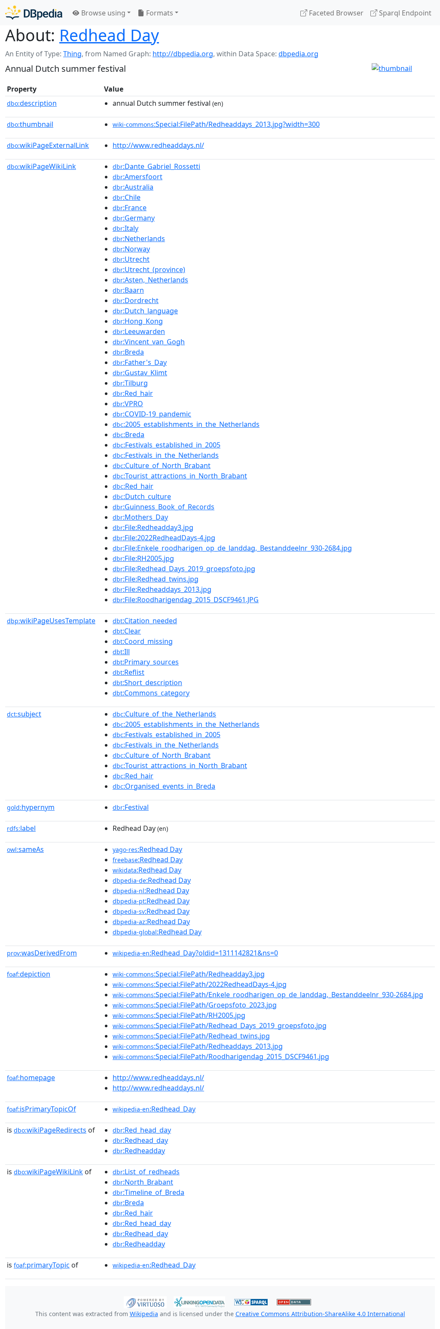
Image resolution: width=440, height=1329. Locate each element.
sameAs (25, 849)
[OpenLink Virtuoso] (145, 1301)
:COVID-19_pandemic (152, 414)
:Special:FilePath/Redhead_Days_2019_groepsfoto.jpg (220, 1025)
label (21, 828)
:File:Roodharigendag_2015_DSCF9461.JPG (186, 599)
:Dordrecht (136, 300)
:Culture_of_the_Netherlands (164, 714)
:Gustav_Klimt (140, 372)
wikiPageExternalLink (48, 145)
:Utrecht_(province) (149, 269)
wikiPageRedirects (50, 1130)
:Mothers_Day (140, 517)
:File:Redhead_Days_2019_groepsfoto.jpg (184, 568)
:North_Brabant (143, 1182)
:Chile (127, 197)
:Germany (134, 218)
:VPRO (128, 403)
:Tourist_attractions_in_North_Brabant (180, 476)
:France (130, 207)
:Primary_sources (146, 662)
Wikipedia (144, 1314)
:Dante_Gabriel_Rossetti (156, 166)
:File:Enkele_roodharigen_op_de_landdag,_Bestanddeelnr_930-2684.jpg (232, 548)
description (32, 103)
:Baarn (128, 290)
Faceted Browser (335, 13)
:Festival (131, 807)
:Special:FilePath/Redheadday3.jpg (189, 974)
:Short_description (147, 682)
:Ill (121, 651)
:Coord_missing (143, 641)
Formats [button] (158, 13)
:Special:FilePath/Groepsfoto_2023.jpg (195, 1005)
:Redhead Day (147, 849)
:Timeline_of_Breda (148, 1192)
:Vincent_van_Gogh (149, 341)
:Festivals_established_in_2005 (166, 445)
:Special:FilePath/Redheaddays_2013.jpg (198, 1046)
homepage (31, 1077)
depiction (28, 974)
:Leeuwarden (139, 331)
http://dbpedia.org (183, 53)
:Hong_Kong (138, 321)
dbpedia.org (298, 53)
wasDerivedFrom (42, 953)
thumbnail (30, 124)
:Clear (127, 631)
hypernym (31, 807)
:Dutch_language (145, 310)
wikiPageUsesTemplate (51, 620)
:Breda (128, 352)
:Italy (125, 228)
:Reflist (128, 672)
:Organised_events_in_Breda (164, 786)
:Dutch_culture (142, 496)
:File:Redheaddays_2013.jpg (162, 589)
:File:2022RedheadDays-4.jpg (164, 537)
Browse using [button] (102, 13)
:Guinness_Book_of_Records (163, 506)
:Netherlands (139, 238)
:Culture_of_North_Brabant (162, 465)
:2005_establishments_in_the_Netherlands (186, 424)
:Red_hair (133, 393)
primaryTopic (42, 1265)
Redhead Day (109, 35)
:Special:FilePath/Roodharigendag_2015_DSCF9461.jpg (221, 1056)
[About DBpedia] (33, 12)
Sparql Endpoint (404, 13)
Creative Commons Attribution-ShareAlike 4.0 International (320, 1314)
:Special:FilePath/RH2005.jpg (179, 1015)
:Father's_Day (140, 362)
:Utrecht (131, 259)
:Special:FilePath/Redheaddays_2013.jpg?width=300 (216, 124)
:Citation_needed (145, 620)
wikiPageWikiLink (41, 166)
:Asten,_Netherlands (150, 280)
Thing (72, 53)
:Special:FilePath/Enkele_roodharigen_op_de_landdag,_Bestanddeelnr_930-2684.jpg (268, 994)
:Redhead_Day (154, 1109)
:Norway (131, 249)
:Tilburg (130, 383)
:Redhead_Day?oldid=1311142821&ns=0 (195, 953)
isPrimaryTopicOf (41, 1109)
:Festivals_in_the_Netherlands (166, 455)
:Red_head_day (142, 1130)
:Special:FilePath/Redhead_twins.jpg (191, 1036)
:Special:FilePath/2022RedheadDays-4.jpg (200, 984)
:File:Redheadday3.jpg (153, 527)
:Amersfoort (137, 176)
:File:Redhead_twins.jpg (156, 579)
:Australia (133, 187)
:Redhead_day (140, 1140)
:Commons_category (151, 693)
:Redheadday (139, 1150)
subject (24, 714)
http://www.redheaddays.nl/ (158, 145)
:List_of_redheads (146, 1171)
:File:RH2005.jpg (143, 558)
